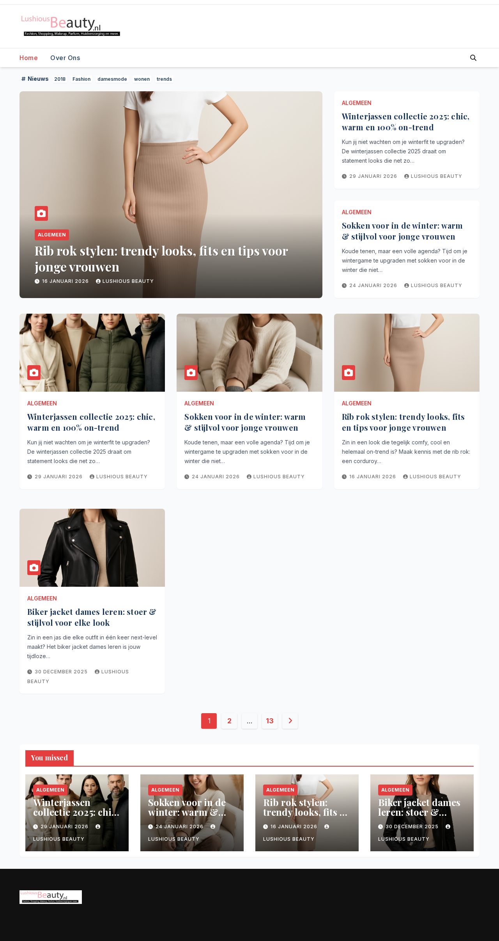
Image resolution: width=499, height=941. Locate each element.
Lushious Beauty (134, 281)
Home (28, 58)
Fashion (81, 79)
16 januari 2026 (373, 476)
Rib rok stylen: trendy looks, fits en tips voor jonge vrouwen (403, 422)
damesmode (112, 79)
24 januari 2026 (374, 285)
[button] (473, 58)
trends (164, 79)
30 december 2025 (69, 281)
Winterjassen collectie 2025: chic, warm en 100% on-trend (406, 121)
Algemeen (52, 235)
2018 (59, 79)
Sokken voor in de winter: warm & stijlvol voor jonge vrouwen (402, 230)
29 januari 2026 (374, 176)
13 (269, 721)
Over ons (65, 58)
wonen (142, 79)
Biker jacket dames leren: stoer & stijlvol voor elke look (165, 258)
